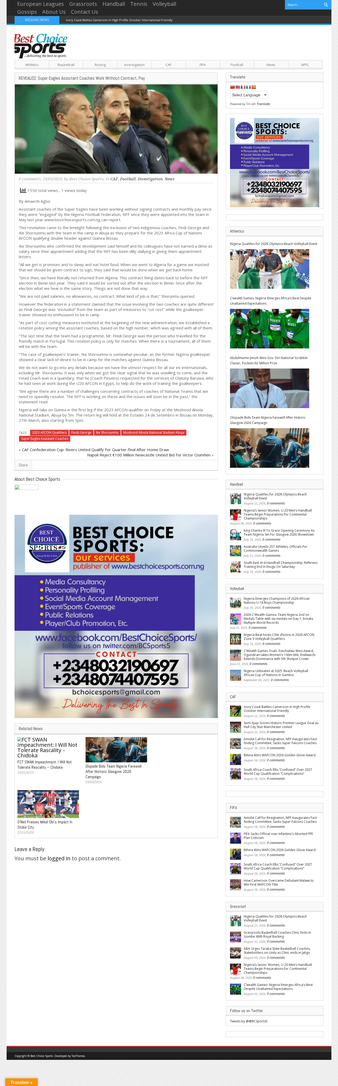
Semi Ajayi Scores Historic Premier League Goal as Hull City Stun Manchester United (281, 725)
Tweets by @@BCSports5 (248, 1021)
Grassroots (83, 3)
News (270, 64)
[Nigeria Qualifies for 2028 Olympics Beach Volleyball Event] (269, 269)
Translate (263, 104)
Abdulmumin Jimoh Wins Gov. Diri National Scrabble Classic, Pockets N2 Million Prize (269, 360)
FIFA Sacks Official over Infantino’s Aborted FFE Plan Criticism (278, 836)
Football (237, 64)
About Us (54, 11)
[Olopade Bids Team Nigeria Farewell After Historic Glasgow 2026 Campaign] (269, 448)
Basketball (66, 64)
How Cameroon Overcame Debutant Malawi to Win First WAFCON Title (279, 882)
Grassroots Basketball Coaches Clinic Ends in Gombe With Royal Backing (277, 934)
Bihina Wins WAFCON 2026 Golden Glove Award (280, 755)
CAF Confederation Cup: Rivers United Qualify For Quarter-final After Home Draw (95, 449)
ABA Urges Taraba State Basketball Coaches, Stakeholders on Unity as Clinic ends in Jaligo (277, 950)
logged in (59, 858)
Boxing (100, 64)
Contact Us (84, 11)
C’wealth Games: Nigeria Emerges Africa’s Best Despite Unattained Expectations (270, 301)
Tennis (138, 3)
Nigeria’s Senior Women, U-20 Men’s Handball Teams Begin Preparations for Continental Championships (278, 514)
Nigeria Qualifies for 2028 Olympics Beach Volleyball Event (273, 244)
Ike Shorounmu (107, 432)
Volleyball (164, 3)
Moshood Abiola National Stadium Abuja (153, 432)
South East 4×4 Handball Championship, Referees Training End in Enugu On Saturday (280, 564)
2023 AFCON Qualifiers (49, 432)
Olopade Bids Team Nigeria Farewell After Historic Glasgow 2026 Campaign (268, 420)
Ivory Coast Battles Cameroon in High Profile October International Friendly (119, 20)
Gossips (27, 11)
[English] (237, 87)
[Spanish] (253, 87)
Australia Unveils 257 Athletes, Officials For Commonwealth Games (275, 548)
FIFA (203, 64)
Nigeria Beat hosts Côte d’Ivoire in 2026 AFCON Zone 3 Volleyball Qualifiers (279, 636)
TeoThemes (78, 1056)
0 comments (30, 179)
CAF (168, 64)
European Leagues (40, 3)
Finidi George (81, 432)
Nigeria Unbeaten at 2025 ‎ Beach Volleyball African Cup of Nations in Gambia (276, 673)
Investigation (134, 64)
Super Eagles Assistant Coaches (44, 438)
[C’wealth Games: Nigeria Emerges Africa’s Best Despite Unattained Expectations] (269, 328)
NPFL (305, 64)
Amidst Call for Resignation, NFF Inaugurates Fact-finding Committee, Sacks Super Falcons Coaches (281, 741)
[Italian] (248, 87)
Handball (113, 3)
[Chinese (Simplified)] (232, 87)
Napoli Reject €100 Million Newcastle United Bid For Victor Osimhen (148, 454)
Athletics (32, 64)
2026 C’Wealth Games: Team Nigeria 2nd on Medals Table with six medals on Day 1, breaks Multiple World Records (278, 618)
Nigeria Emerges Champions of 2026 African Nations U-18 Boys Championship (277, 600)
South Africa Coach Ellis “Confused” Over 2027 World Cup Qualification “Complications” (278, 771)
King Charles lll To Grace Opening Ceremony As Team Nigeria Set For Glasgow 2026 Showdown (279, 532)
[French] (243, 87)
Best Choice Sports (86, 179)
